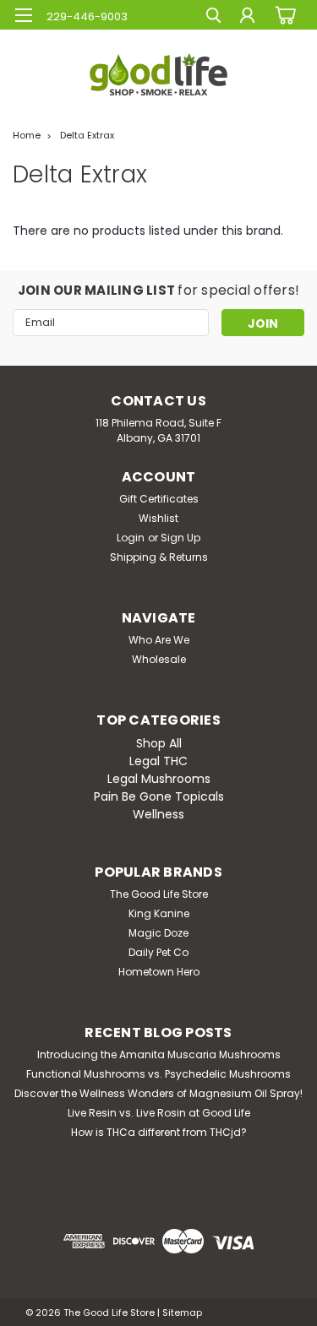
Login (131, 537)
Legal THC (158, 761)
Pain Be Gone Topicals (159, 796)
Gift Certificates (159, 499)
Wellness (158, 814)
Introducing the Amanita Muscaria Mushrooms (159, 1054)
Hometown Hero (158, 972)
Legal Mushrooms (158, 778)
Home (27, 135)
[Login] (247, 17)
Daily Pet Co (158, 952)
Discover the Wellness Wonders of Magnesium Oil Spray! (158, 1093)
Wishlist (158, 518)
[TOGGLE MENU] (23, 15)
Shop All (159, 743)
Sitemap (182, 1312)
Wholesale (159, 659)
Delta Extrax (87, 135)
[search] (213, 17)
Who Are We (158, 640)
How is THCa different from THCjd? (159, 1132)
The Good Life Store (159, 894)
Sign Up (180, 537)
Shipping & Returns (159, 557)
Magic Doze (158, 933)
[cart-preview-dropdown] (282, 14)
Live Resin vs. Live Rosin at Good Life (159, 1113)
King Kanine (158, 913)
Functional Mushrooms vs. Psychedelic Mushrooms (158, 1074)
